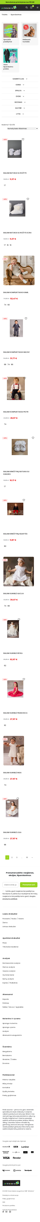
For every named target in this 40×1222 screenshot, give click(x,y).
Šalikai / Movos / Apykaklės (13, 1007)
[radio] (5, 185)
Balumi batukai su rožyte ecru (17, 232)
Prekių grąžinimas (9, 1095)
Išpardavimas (16, 15)
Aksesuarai (8, 994)
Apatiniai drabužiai (11, 938)
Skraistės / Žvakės (10, 1059)
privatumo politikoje (10, 899)
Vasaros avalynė (9, 971)
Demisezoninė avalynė (11, 963)
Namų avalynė (8, 979)
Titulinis (4, 15)
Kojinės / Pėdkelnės (10, 983)
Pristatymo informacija (10, 1195)
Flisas (5, 943)
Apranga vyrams (9, 1027)
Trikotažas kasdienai (10, 947)
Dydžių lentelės (8, 1091)
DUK (4, 1202)
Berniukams (7, 1055)
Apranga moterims (10, 1023)
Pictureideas (12, 1210)
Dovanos (6, 1063)
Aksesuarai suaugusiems (12, 1035)
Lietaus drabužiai (9, 926)
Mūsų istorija (7, 1084)
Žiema (5, 923)
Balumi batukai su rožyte (15, 173)
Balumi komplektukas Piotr (15, 412)
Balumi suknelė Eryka (13, 653)
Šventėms (7, 1047)
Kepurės (6, 999)
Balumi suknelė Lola (12, 832)
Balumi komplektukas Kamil (15, 292)
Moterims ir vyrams (11, 1018)
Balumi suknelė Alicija (13, 593)
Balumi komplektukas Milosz (16, 352)
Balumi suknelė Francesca (15, 713)
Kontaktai (6, 1087)
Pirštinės (6, 1003)
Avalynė (6, 958)
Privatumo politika (9, 1205)
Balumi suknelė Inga (12, 772)
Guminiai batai (8, 975)
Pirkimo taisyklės (9, 1080)
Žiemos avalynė (9, 967)
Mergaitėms (7, 1051)
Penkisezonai (9, 1075)
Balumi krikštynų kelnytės (15, 534)
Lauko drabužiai (10, 914)
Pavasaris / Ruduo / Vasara (13, 919)
